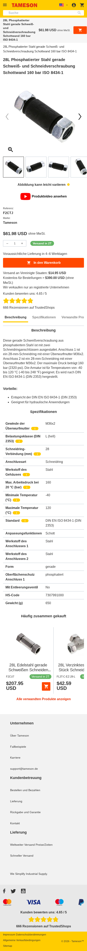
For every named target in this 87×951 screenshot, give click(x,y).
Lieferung (16, 801)
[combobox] (43, 13)
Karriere (15, 757)
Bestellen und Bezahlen (25, 790)
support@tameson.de (24, 768)
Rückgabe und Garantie (25, 812)
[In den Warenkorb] (46, 686)
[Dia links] (80, 116)
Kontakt (15, 823)
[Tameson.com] (24, 5)
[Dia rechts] (7, 116)
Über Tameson (19, 735)
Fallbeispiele (18, 746)
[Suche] (80, 13)
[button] (5, 5)
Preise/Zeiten (44, 844)
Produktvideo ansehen (49, 196)
